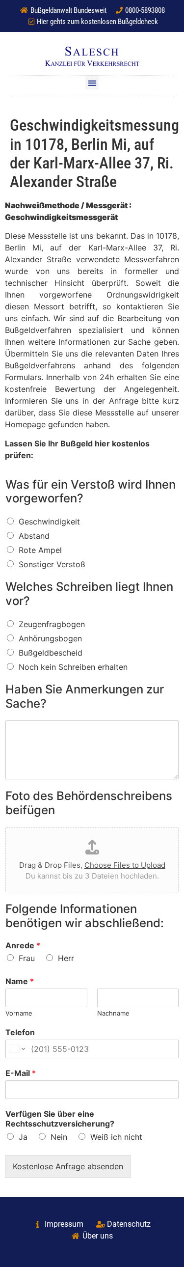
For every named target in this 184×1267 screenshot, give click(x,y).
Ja (23, 1137)
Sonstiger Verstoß (52, 564)
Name (19, 981)
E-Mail (20, 1073)
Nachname (113, 1013)
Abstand (34, 536)
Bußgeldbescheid (50, 653)
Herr (66, 958)
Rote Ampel (40, 550)
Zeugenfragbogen (52, 624)
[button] (92, 82)
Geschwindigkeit (49, 521)
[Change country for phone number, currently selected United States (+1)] (16, 1049)
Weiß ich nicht (116, 1137)
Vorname (18, 1013)
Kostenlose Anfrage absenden (68, 1166)
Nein (59, 1137)
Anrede (22, 945)
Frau (27, 958)
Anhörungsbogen (50, 638)
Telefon (20, 1032)
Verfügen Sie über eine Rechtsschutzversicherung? (59, 1119)
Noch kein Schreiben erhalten (73, 667)
